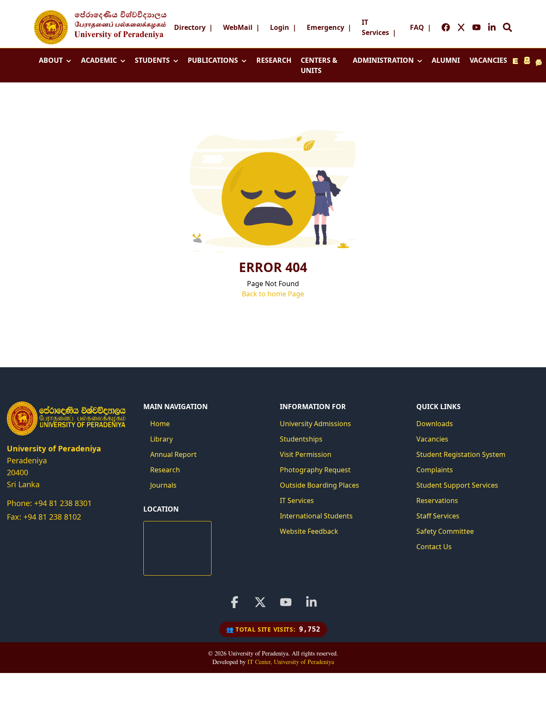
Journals (163, 485)
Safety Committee (445, 531)
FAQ (417, 27)
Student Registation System (460, 454)
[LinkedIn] (311, 602)
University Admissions (315, 423)
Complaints (434, 469)
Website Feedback (309, 531)
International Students (316, 516)
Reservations (437, 500)
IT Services (297, 500)
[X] (260, 602)
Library (161, 439)
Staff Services (437, 516)
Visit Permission (305, 454)
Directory (190, 27)
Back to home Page (273, 293)
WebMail (238, 27)
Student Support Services (457, 485)
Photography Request (315, 469)
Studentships (301, 439)
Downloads (434, 423)
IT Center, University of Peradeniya (290, 662)
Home (160, 423)
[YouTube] (286, 602)
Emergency (325, 27)
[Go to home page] (51, 27)
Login (279, 27)
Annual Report (173, 454)
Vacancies (432, 439)
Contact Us (434, 546)
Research (165, 469)
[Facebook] (235, 602)
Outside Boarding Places (319, 485)
